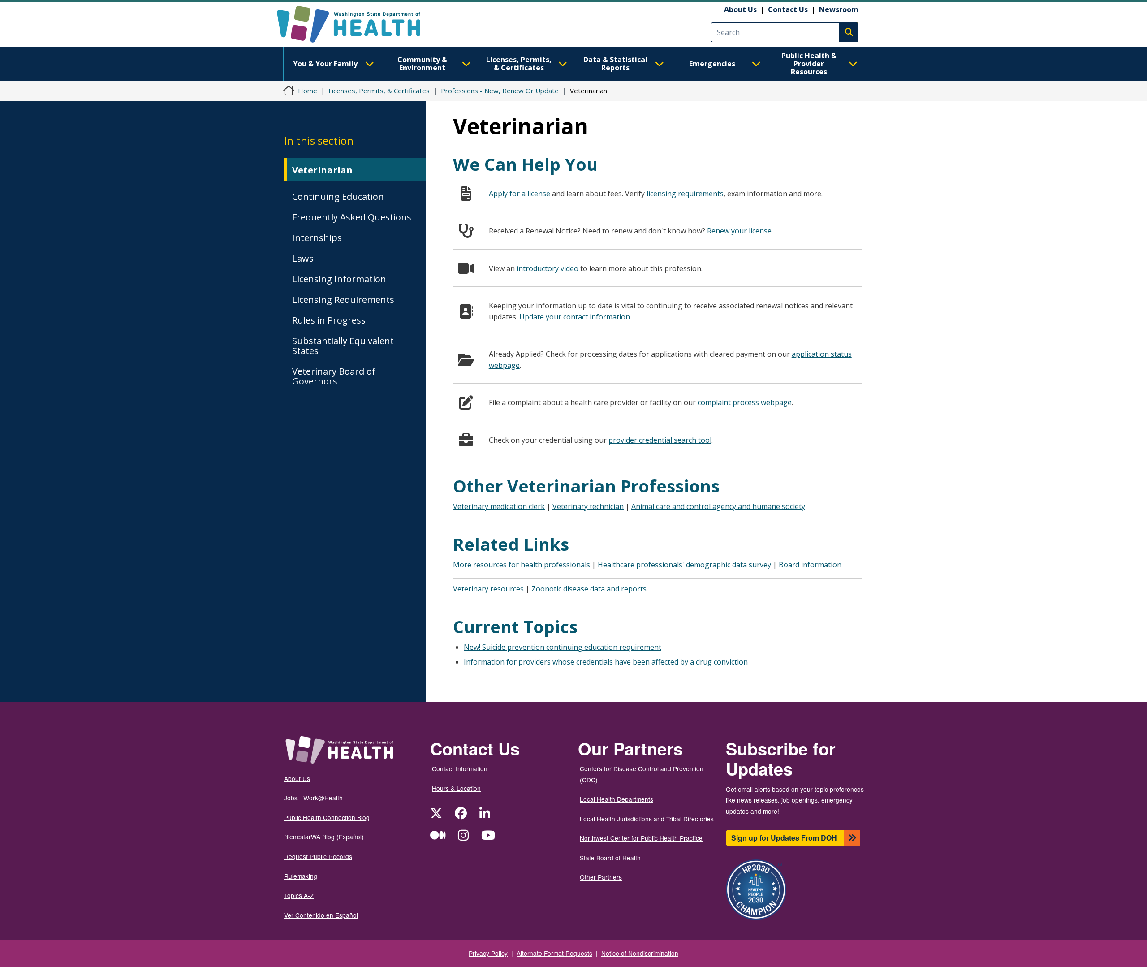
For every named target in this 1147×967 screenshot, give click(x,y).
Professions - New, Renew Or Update (500, 90)
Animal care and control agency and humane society (718, 506)
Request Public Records (318, 856)
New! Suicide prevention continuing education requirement (562, 647)
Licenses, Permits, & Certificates (519, 64)
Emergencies (712, 64)
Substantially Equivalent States (343, 346)
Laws (303, 258)
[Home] (356, 24)
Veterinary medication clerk (499, 506)
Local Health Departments (616, 798)
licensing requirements (685, 194)
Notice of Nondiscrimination (639, 953)
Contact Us (788, 9)
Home (307, 90)
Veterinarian (322, 170)
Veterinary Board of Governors (333, 376)
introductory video (547, 268)
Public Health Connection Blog (327, 817)
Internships (317, 238)
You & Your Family (325, 64)
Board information (810, 565)
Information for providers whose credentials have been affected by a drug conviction (606, 662)
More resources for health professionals (521, 565)
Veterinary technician (588, 506)
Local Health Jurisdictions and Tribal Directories (647, 818)
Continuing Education (338, 196)
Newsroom (838, 9)
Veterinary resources (488, 589)
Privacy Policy (488, 953)
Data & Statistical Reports (615, 64)
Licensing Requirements (343, 300)
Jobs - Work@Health (313, 797)
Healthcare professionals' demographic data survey (684, 565)
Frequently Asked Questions (351, 217)
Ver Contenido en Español (321, 915)
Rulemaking (300, 876)
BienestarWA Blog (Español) (324, 836)
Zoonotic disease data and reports (589, 589)
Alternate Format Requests (554, 953)
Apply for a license (519, 194)
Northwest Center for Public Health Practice (641, 837)
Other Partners (601, 876)
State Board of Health (610, 857)
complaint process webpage (745, 402)
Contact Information (459, 768)
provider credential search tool (659, 440)
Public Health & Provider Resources (809, 64)
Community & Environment (422, 64)
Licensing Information (339, 279)
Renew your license (739, 231)
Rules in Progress (329, 320)
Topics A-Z (299, 895)
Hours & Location (456, 788)
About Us (740, 9)
